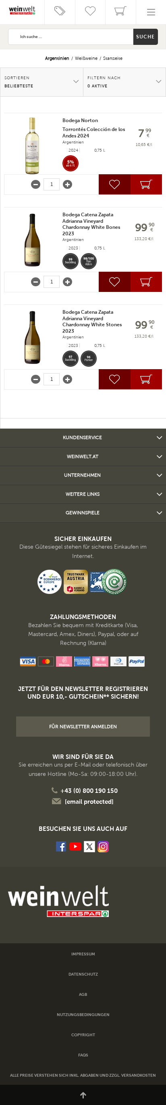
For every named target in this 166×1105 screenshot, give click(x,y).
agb (83, 994)
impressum (83, 954)
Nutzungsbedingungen (83, 1014)
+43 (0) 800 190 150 (89, 790)
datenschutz (83, 974)
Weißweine (86, 58)
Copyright (83, 1035)
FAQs (83, 1055)
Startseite (112, 58)
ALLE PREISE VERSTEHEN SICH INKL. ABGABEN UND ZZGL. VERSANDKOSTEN (83, 1075)
